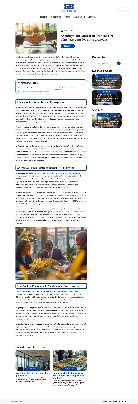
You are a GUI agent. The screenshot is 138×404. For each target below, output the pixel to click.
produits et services (53, 157)
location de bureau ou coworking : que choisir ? (32, 374)
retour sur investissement (33, 160)
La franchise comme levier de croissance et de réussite (34, 91)
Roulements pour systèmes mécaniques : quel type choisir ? (107, 99)
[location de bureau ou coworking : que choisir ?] (32, 360)
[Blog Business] (69, 7)
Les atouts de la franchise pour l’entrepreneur (32, 88)
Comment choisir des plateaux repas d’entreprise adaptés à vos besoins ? (69, 375)
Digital (106, 75)
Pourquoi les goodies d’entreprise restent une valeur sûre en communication (106, 82)
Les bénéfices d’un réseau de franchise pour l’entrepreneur (66, 88)
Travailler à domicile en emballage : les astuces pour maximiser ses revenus (107, 122)
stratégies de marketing (66, 68)
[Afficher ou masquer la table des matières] (61, 83)
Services (68, 46)
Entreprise (32, 369)
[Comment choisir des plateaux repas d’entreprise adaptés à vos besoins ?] (70, 360)
